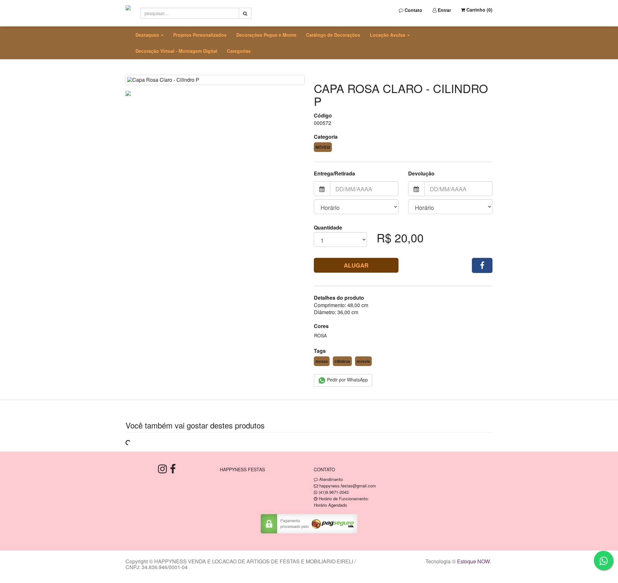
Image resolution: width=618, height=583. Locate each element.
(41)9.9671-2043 (334, 492)
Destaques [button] (148, 35)
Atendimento (330, 479)
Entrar (443, 10)
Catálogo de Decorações (333, 35)
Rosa (320, 335)
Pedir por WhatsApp (347, 379)
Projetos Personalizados (200, 35)
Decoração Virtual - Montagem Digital (176, 51)
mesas (321, 361)
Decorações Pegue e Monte (266, 35)
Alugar (356, 265)
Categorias (239, 51)
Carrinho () (478, 9)
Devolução (421, 173)
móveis (363, 361)
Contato (412, 10)
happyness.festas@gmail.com (347, 486)
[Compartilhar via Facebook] (482, 265)
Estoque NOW (473, 561)
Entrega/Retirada (334, 173)
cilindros (342, 361)
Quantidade (328, 227)
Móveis (322, 147)
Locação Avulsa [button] (388, 35)
